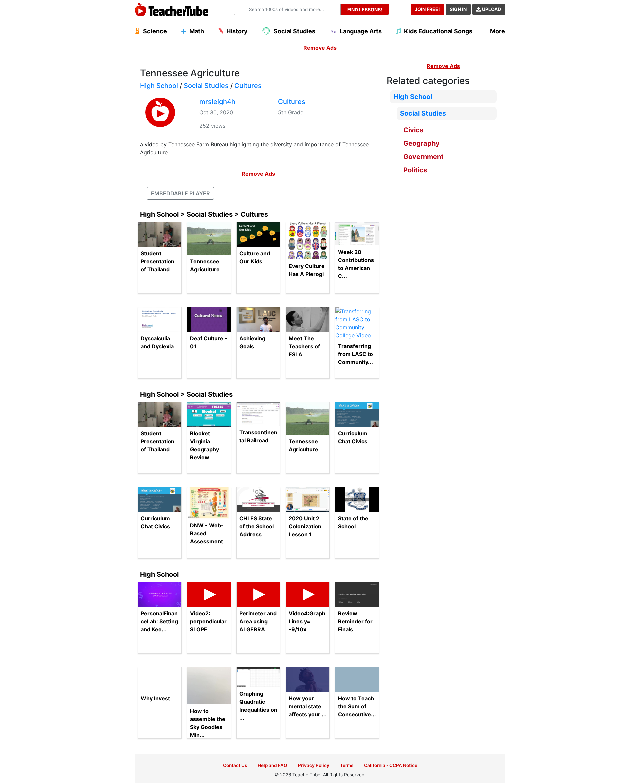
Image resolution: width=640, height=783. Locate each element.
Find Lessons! (364, 9)
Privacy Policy (313, 765)
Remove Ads (320, 47)
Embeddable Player (180, 193)
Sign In (458, 9)
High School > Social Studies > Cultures (204, 214)
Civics (413, 130)
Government (423, 157)
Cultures (248, 86)
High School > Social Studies (186, 394)
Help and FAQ (272, 765)
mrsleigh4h (217, 102)
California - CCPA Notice (390, 765)
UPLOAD (491, 9)
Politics (415, 170)
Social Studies (206, 86)
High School (159, 86)
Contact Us (235, 765)
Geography (421, 143)
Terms (346, 765)
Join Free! (427, 9)
